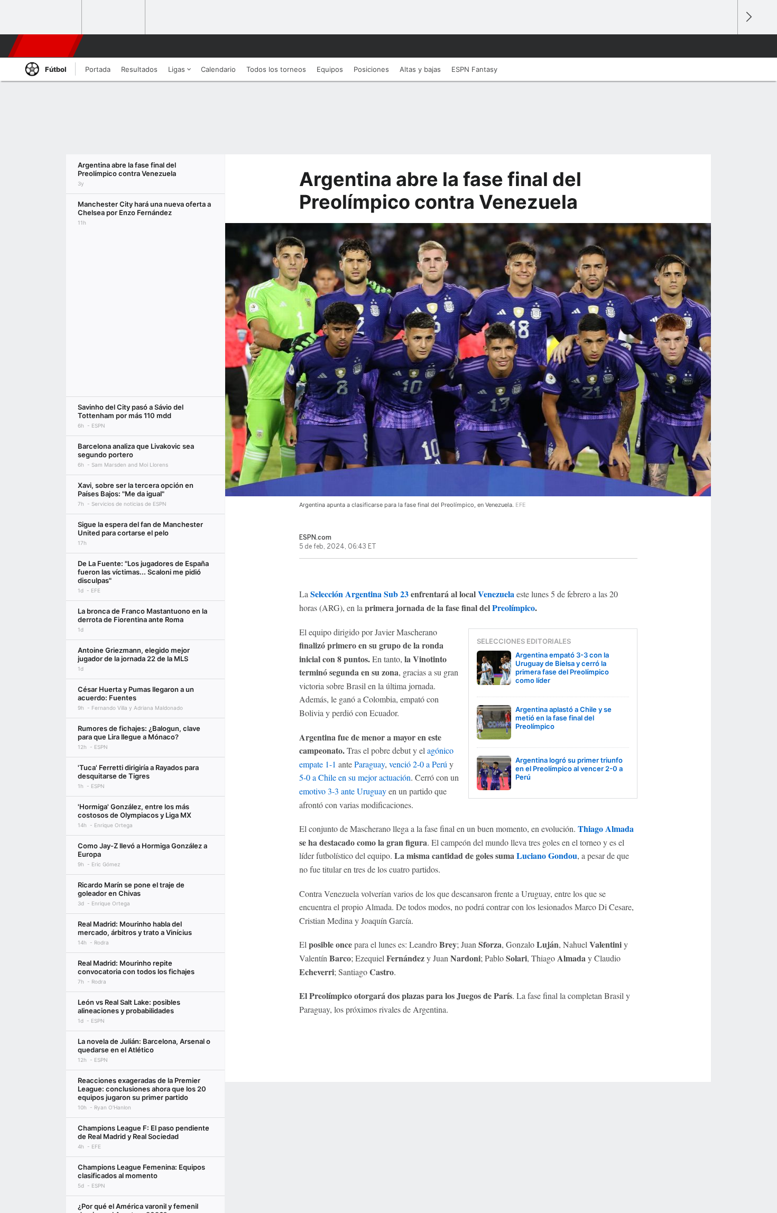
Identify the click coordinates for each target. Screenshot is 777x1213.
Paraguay (369, 764)
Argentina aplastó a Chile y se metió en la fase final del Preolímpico (563, 717)
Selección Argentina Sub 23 (359, 594)
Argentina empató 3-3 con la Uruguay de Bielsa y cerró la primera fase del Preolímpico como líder (562, 667)
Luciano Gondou (546, 855)
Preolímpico (513, 607)
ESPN (44, 46)
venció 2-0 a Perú (418, 764)
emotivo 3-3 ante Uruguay (342, 791)
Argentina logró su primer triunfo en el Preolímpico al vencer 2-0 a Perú (569, 768)
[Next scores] (747, 17)
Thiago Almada (606, 828)
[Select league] (51, 17)
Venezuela (496, 594)
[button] (724, 46)
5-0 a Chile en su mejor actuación (355, 777)
